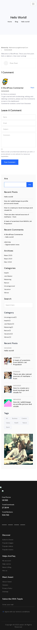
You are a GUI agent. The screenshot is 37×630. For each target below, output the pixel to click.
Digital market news (12, 245)
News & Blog (6, 567)
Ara (6, 178)
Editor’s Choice (7, 540)
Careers (5, 585)
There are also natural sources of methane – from (22, 376)
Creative (24, 418)
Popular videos (7, 546)
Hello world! (8, 197)
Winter (6, 293)
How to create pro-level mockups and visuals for (21, 390)
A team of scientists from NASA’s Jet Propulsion (21, 362)
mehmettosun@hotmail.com (18, 47)
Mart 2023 (8, 262)
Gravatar (27, 103)
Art (7, 418)
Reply (32, 87)
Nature (6, 283)
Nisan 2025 (8, 255)
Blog (16, 22)
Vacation (7, 289)
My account (6, 561)
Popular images (7, 543)
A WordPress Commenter (13, 234)
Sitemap (5, 592)
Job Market (8, 276)
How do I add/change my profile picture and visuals (22, 404)
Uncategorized (9, 286)
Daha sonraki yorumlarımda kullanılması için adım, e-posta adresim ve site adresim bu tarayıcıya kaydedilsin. (18, 154)
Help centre (6, 564)
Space (8, 427)
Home (10, 22)
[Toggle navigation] (33, 4)
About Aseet (7, 582)
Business (14, 418)
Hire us (4, 571)
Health (6, 273)
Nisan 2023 (8, 259)
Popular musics (7, 550)
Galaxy (8, 423)
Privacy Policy (7, 588)
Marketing (7, 279)
